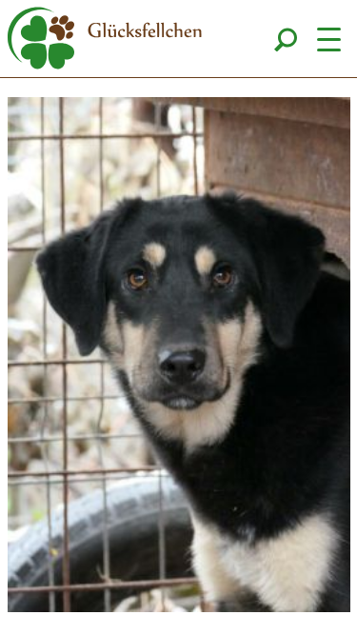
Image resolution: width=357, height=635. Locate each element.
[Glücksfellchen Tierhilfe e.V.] (105, 41)
